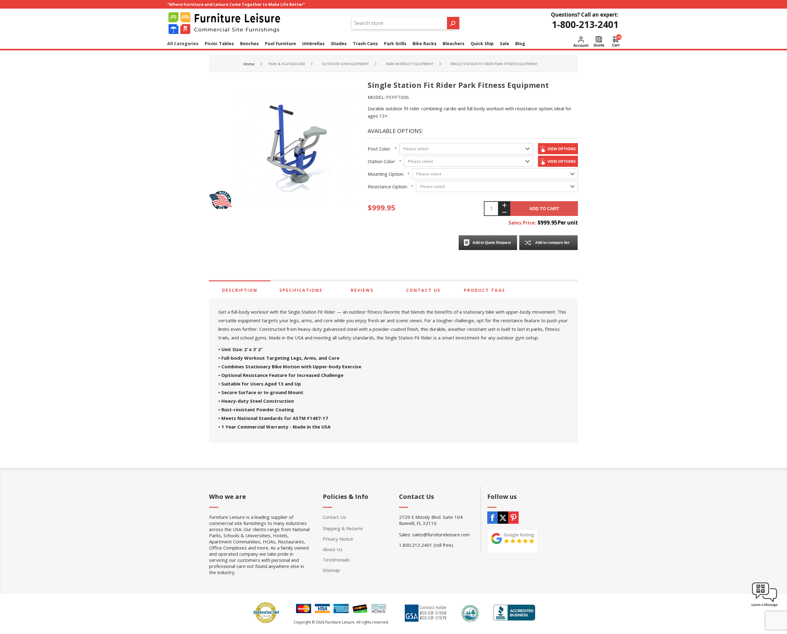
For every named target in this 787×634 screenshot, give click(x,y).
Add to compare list (552, 243)
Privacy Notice (338, 539)
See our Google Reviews (512, 541)
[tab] (240, 290)
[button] (764, 606)
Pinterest (513, 517)
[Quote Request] (598, 41)
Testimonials (336, 560)
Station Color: (382, 161)
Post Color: (379, 149)
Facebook (492, 517)
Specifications (300, 290)
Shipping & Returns (343, 528)
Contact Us (423, 290)
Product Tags (484, 290)
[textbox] (399, 23)
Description (239, 290)
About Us (332, 549)
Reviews (362, 290)
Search (453, 23)
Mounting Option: (386, 174)
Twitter (503, 517)
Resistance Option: (388, 186)
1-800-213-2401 (585, 24)
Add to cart (544, 208)
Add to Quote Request (492, 243)
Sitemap (331, 570)
